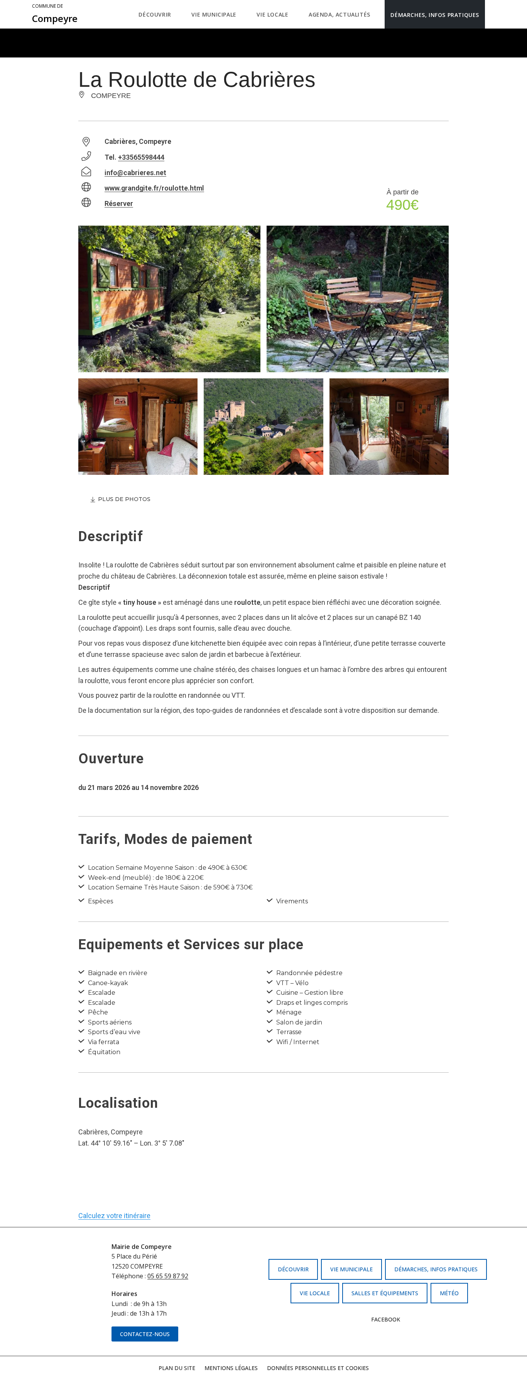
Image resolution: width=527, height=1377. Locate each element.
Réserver (119, 203)
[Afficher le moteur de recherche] (493, 14)
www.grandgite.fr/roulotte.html (154, 188)
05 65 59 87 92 (167, 1276)
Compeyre (55, 14)
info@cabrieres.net (135, 173)
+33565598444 (141, 157)
